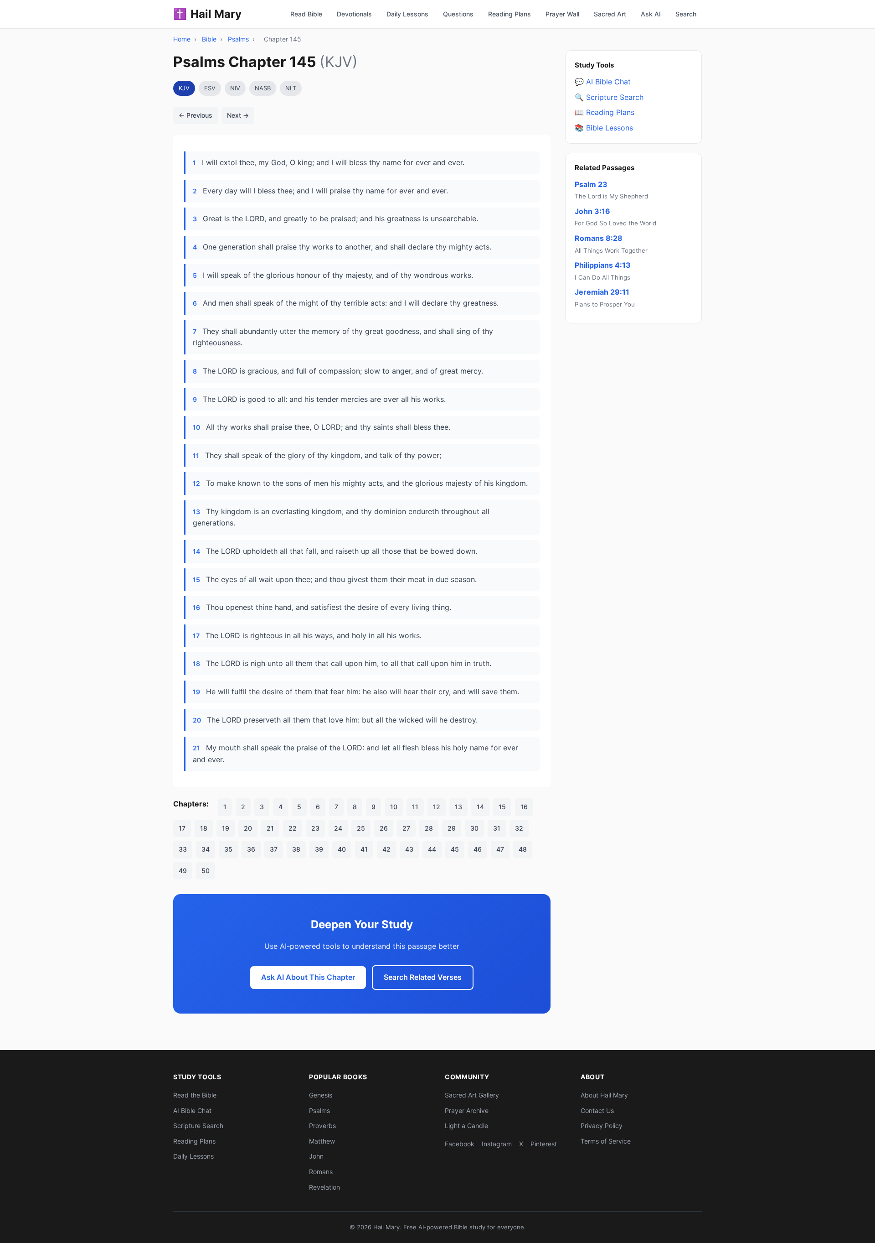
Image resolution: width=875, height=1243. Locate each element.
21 (270, 828)
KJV (184, 88)
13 (458, 807)
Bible (209, 39)
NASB (263, 88)
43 (409, 849)
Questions (458, 14)
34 (205, 849)
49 (183, 870)
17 (182, 828)
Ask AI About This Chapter (308, 977)
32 (519, 828)
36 (251, 849)
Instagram (497, 1144)
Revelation (324, 1187)
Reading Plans (509, 14)
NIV (235, 88)
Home (181, 39)
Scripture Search (198, 1125)
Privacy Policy (602, 1125)
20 (248, 828)
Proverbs (322, 1125)
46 (478, 849)
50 (205, 870)
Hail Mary (207, 14)
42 (386, 849)
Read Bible (306, 14)
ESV (210, 88)
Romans (321, 1171)
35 (228, 849)
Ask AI (651, 14)
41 (364, 849)
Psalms (238, 39)
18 (203, 828)
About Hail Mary (604, 1095)
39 (319, 849)
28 (429, 828)
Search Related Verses (423, 977)
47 (500, 849)
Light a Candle (466, 1125)
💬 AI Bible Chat (603, 81)
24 (338, 828)
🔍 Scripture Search (609, 96)
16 (524, 807)
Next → (238, 115)
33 (183, 849)
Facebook (459, 1144)
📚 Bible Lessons (604, 127)
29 (452, 828)
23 (315, 828)
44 (432, 849)
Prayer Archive (467, 1110)
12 (436, 807)
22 (292, 828)
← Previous (195, 115)
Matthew (322, 1141)
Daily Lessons (407, 14)
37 (274, 849)
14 (480, 807)
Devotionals (354, 14)
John (316, 1156)
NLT (290, 88)
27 (406, 828)
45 (455, 849)
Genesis (320, 1095)
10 (393, 807)
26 (384, 828)
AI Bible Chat (192, 1110)
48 (523, 849)
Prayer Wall (562, 14)
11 (415, 807)
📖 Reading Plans (604, 112)
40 (342, 849)
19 (225, 828)
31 (496, 828)
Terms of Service (606, 1141)
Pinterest (543, 1144)
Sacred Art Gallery (472, 1095)
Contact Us (597, 1110)
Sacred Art (610, 14)
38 (296, 849)
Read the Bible (194, 1095)
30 (474, 828)
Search (685, 14)
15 (502, 807)
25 (361, 828)
